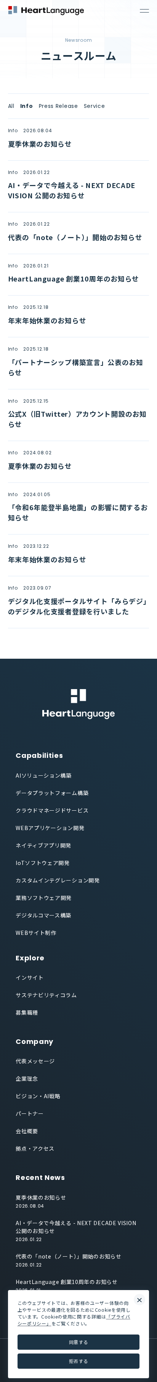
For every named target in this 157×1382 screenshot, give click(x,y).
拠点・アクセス (35, 1148)
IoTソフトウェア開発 (43, 863)
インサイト (30, 977)
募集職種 (27, 1012)
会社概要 (27, 1131)
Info (26, 106)
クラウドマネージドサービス (52, 810)
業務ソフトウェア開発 (44, 897)
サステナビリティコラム (46, 995)
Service (94, 106)
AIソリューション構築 (44, 775)
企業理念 (27, 1078)
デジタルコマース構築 (43, 915)
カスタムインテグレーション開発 (58, 880)
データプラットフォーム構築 (52, 793)
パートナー (30, 1113)
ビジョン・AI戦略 (38, 1096)
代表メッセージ (35, 1061)
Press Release (58, 106)
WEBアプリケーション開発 (50, 828)
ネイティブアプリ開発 (43, 845)
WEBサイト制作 (36, 932)
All (11, 106)
